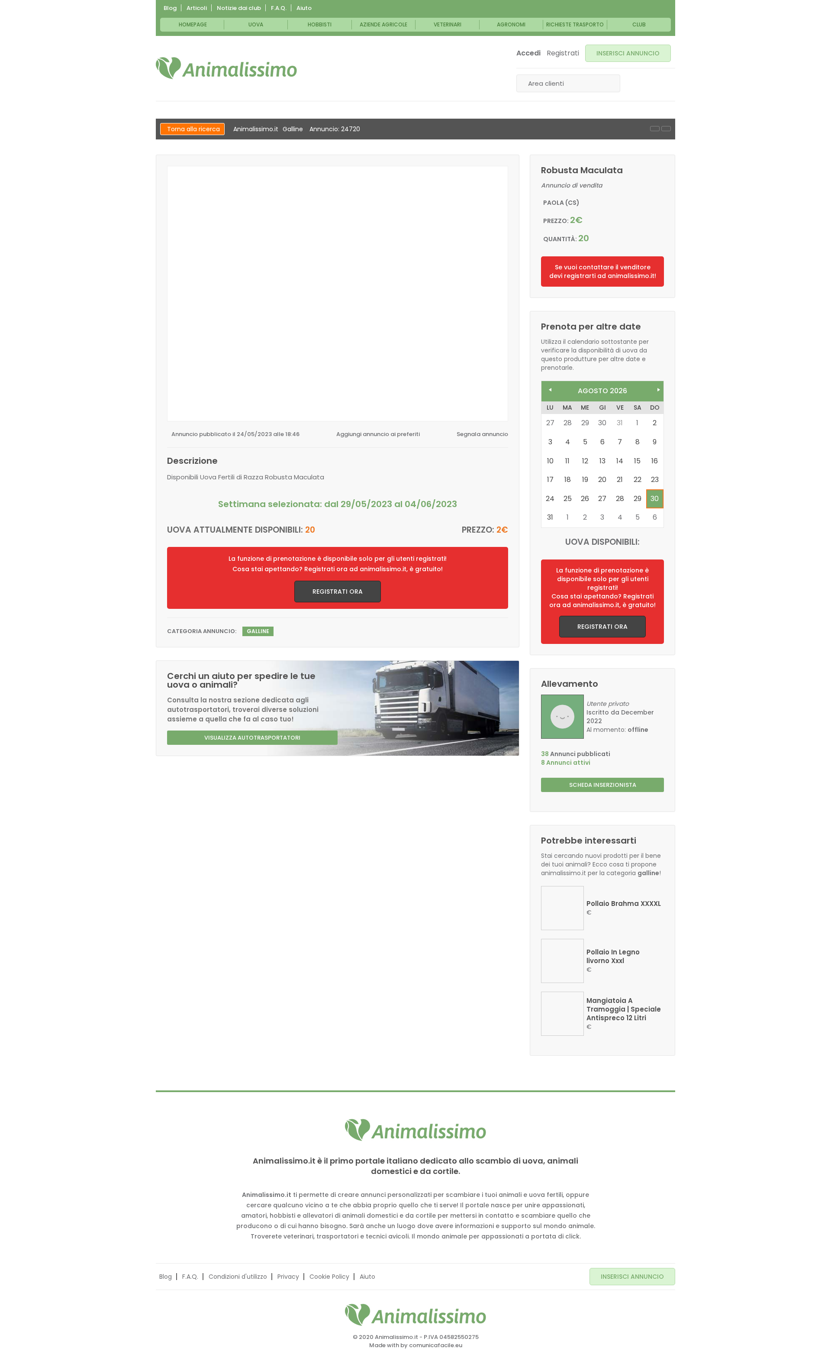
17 (550, 480)
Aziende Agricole (383, 24)
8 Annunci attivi (565, 762)
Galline (293, 129)
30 (655, 499)
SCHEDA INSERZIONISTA (602, 785)
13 (602, 461)
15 (637, 461)
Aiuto (304, 8)
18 (567, 480)
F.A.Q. (279, 8)
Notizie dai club (239, 8)
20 (602, 480)
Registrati (563, 53)
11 (567, 461)
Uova (255, 24)
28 (620, 499)
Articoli (197, 8)
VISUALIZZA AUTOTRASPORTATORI (252, 738)
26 (585, 499)
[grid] (602, 464)
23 (655, 480)
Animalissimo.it (255, 129)
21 (620, 480)
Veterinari (447, 24)
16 (654, 461)
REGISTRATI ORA (337, 591)
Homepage (193, 24)
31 (620, 423)
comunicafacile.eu (435, 1345)
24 (550, 499)
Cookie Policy (329, 1276)
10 (550, 461)
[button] (548, 388)
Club (639, 24)
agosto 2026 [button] (602, 391)
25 (568, 499)
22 (637, 480)
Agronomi (511, 24)
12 (585, 461)
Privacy (288, 1276)
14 (619, 461)
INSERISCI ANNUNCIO (628, 53)
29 (637, 499)
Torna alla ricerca (193, 129)
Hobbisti (320, 24)
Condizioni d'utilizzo (238, 1276)
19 (585, 480)
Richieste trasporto (575, 24)
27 (602, 499)
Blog (170, 8)
